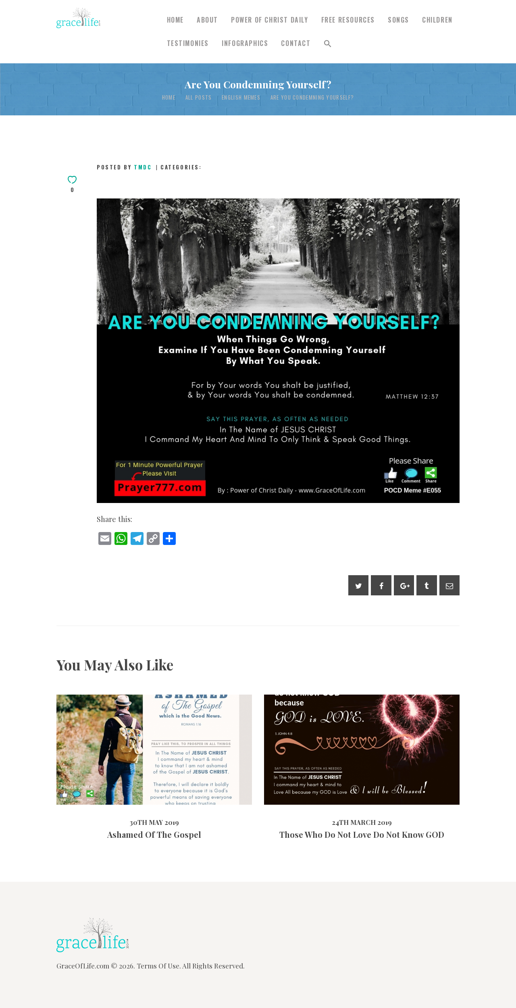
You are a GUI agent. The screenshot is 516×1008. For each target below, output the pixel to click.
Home (168, 97)
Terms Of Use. (159, 965)
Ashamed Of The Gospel (154, 732)
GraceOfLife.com (82, 965)
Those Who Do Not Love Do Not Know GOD (362, 732)
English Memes (241, 97)
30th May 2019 (131, 767)
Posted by (124, 167)
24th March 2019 (338, 773)
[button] (327, 43)
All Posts (198, 97)
